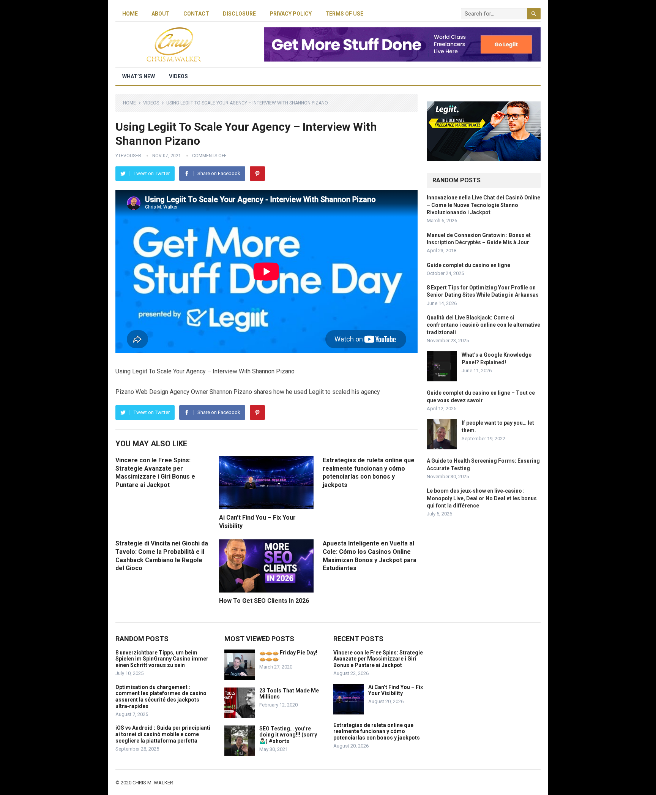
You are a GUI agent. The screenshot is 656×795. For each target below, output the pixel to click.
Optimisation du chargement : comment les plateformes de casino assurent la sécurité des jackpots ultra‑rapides (161, 696)
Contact (196, 14)
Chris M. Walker (152, 783)
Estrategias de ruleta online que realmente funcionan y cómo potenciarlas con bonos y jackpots (376, 731)
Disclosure (239, 14)
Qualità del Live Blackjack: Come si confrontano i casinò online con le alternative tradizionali (483, 325)
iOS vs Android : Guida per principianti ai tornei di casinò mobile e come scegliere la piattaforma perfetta (162, 734)
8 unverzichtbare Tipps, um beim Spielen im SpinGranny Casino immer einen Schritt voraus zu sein (161, 659)
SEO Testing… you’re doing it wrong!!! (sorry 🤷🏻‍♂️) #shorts (288, 734)
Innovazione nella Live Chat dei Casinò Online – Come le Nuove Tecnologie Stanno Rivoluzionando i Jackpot (483, 204)
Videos (178, 76)
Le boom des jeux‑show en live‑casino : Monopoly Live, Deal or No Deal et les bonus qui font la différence (482, 498)
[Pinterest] (257, 173)
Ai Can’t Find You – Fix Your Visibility (395, 690)
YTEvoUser (128, 155)
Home (130, 14)
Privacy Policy (291, 14)
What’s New (138, 76)
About (160, 14)
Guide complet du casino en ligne (468, 265)
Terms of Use (344, 14)
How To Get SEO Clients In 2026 (264, 600)
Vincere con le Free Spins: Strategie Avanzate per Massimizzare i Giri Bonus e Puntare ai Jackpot (378, 659)
